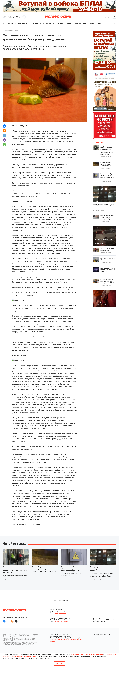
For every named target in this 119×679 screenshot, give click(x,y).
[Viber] (4, 140)
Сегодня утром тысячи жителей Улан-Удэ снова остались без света (102, 569)
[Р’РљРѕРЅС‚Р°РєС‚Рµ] (4, 126)
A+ (86, 54)
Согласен (59, 663)
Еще (98, 23)
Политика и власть (37, 23)
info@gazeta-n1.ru (60, 613)
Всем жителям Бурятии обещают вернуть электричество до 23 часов (71, 569)
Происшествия (80, 23)
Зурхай (91, 23)
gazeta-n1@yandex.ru (61, 621)
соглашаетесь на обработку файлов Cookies (86, 654)
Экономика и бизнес (64, 23)
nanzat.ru (112, 634)
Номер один (59, 16)
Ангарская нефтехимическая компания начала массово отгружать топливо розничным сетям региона (15, 569)
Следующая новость (61, 600)
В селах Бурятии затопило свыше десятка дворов (42, 568)
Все (4, 23)
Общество (50, 23)
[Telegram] (4, 135)
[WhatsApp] (4, 144)
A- (83, 54)
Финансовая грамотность (17, 23)
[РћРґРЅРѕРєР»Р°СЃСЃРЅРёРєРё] (4, 130)
